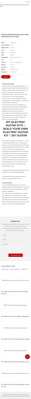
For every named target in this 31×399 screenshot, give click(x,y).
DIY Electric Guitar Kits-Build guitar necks (15, 362)
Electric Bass (5, 269)
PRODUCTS (24, 269)
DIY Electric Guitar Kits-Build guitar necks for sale (15, 385)
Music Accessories (15, 269)
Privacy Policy (26, 396)
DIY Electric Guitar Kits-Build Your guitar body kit (14, 292)
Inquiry (6, 76)
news (8, 172)
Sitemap (20, 396)
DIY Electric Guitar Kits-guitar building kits (15, 316)
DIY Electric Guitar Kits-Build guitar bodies (15, 339)
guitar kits (24, 141)
